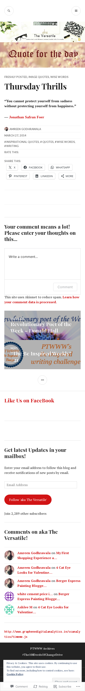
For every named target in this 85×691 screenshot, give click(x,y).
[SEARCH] (9, 10)
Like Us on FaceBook (29, 400)
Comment (65, 287)
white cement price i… (35, 594)
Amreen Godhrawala (25, 129)
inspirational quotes (22, 141)
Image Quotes (38, 77)
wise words (66, 141)
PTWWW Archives (42, 648)
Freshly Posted (15, 77)
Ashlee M (24, 607)
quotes (48, 141)
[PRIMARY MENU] (76, 10)
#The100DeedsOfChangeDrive (42, 655)
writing (12, 146)
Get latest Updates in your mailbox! (35, 452)
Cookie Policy (15, 674)
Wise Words (59, 77)
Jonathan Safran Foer (26, 117)
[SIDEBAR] (42, 380)
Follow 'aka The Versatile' (28, 499)
